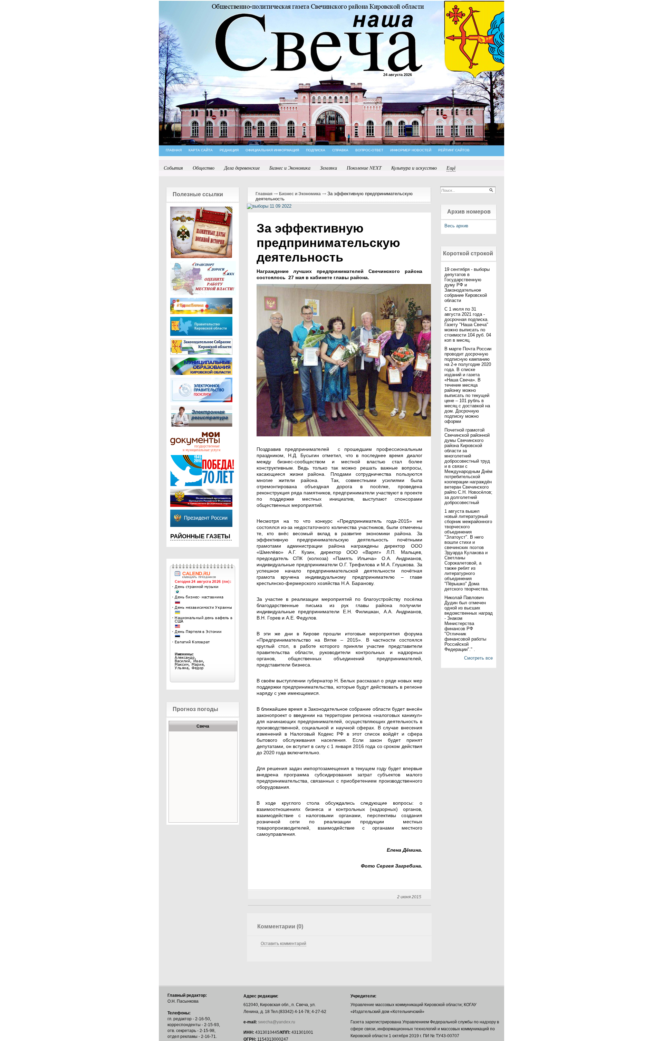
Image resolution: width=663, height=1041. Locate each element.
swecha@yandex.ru (276, 1022)
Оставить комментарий (283, 943)
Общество (203, 167)
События (173, 167)
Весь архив (456, 225)
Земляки (328, 167)
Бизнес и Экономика (289, 167)
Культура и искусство (414, 167)
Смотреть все (478, 658)
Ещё (450, 167)
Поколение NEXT (364, 167)
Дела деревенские (242, 167)
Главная (264, 193)
